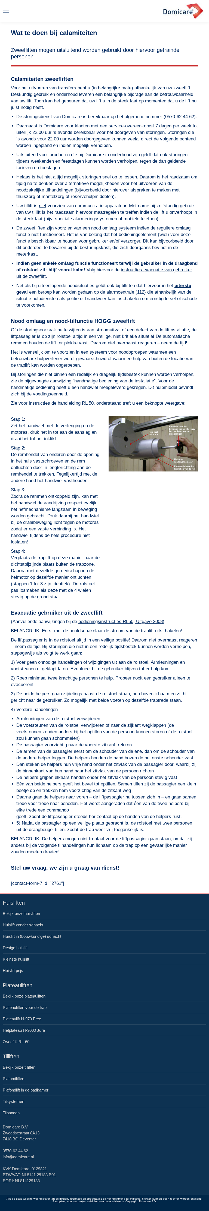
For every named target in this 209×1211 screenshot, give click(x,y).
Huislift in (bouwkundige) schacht (32, 936)
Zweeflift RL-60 (16, 1041)
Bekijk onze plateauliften (24, 996)
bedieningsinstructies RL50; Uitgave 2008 (120, 621)
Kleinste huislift (16, 959)
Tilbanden (11, 1113)
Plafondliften (13, 1078)
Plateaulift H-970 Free (22, 1019)
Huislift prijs (13, 970)
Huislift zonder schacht (23, 925)
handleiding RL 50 (76, 403)
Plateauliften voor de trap (25, 1007)
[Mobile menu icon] (6, 11)
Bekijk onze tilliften (19, 1067)
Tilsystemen (13, 1101)
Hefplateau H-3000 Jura (24, 1030)
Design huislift (15, 947)
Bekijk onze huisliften (21, 913)
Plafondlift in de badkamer (25, 1090)
